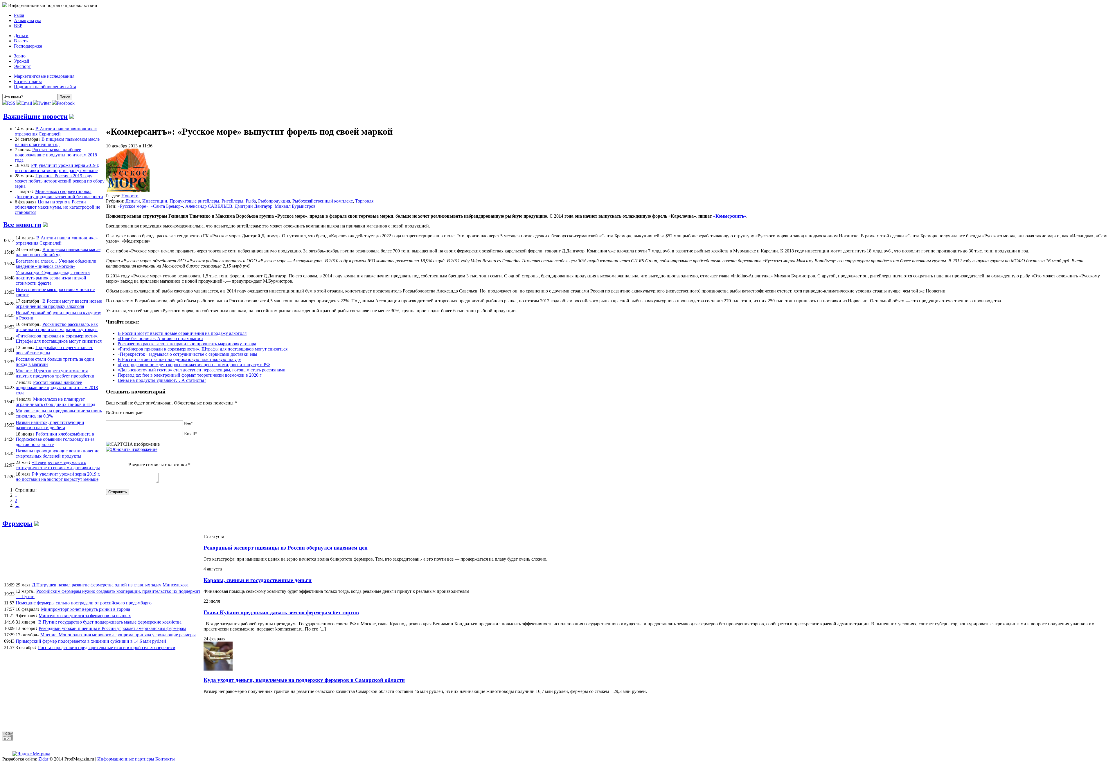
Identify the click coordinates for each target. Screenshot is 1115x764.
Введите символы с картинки (157, 464)
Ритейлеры (232, 200)
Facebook (66, 103)
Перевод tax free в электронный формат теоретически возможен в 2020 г (190, 375)
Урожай (21, 61)
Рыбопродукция (274, 200)
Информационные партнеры (125, 758)
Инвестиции (154, 200)
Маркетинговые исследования (44, 76)
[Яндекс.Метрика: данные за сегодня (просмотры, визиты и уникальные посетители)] (31, 753)
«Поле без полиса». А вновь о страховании (160, 338)
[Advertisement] (143, 713)
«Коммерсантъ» (729, 216)
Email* (190, 433)
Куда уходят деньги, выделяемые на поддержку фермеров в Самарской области (304, 680)
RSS (11, 103)
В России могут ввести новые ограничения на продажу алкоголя (182, 333)
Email (26, 103)
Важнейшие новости (35, 116)
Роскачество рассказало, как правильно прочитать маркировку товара (187, 343)
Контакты (165, 758)
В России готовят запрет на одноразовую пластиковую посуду (179, 359)
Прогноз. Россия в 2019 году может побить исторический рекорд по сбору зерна (60, 181)
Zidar (43, 758)
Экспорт (22, 66)
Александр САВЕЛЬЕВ (208, 206)
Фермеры (17, 523)
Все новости (22, 224)
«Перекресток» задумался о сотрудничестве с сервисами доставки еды (187, 354)
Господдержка (28, 46)
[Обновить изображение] (131, 449)
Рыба (19, 15)
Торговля (364, 200)
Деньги (21, 35)
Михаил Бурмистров (295, 206)
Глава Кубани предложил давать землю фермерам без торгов (281, 612)
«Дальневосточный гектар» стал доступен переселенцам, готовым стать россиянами (201, 369)
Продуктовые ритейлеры (194, 200)
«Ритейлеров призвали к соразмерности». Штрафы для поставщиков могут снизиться (202, 348)
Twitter (44, 103)
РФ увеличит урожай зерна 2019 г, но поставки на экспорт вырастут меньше (57, 168)
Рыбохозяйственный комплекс (322, 200)
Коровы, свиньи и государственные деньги (258, 580)
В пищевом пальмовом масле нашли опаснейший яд (57, 142)
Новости (130, 195)
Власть (21, 40)
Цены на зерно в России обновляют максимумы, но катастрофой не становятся (57, 207)
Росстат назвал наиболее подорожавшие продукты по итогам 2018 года (56, 154)
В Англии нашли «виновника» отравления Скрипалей (56, 131)
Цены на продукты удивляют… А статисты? (162, 380)
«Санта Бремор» (167, 206)
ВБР (18, 25)
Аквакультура (27, 20)
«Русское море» (133, 206)
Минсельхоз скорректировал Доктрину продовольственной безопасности (59, 194)
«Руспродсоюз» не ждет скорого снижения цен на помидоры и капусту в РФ (194, 364)
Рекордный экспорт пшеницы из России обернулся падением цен (286, 548)
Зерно (20, 55)
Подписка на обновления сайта (45, 86)
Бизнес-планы (28, 81)
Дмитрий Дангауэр (253, 206)
